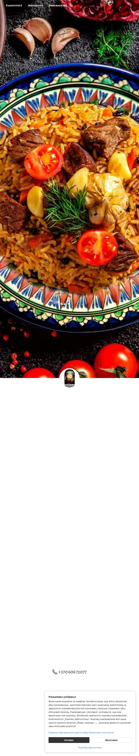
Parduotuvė (14, 5)
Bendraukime (58, 5)
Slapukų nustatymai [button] (90, 747)
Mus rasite (35, 5)
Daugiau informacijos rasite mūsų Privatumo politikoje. (81, 732)
